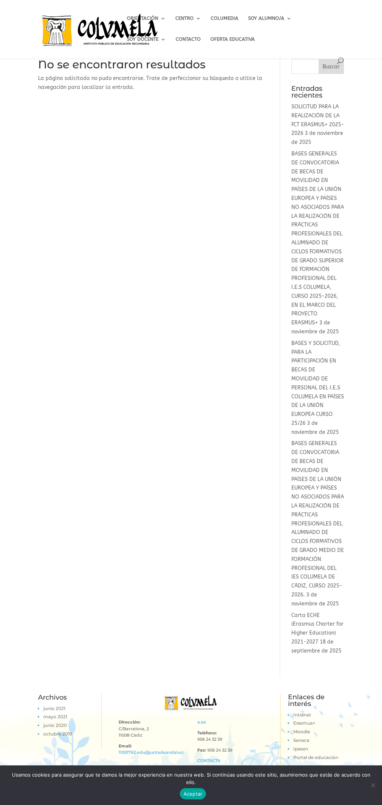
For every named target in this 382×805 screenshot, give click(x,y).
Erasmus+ (304, 723)
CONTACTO (188, 39)
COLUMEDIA (224, 18)
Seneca (301, 740)
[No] (372, 785)
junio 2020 (55, 725)
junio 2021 (54, 708)
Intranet (302, 715)
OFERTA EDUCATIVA (232, 39)
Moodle (301, 731)
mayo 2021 (55, 716)
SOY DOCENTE (143, 39)
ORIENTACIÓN (142, 18)
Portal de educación (315, 757)
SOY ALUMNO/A (266, 18)
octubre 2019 (57, 734)
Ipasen (300, 749)
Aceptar (193, 794)
